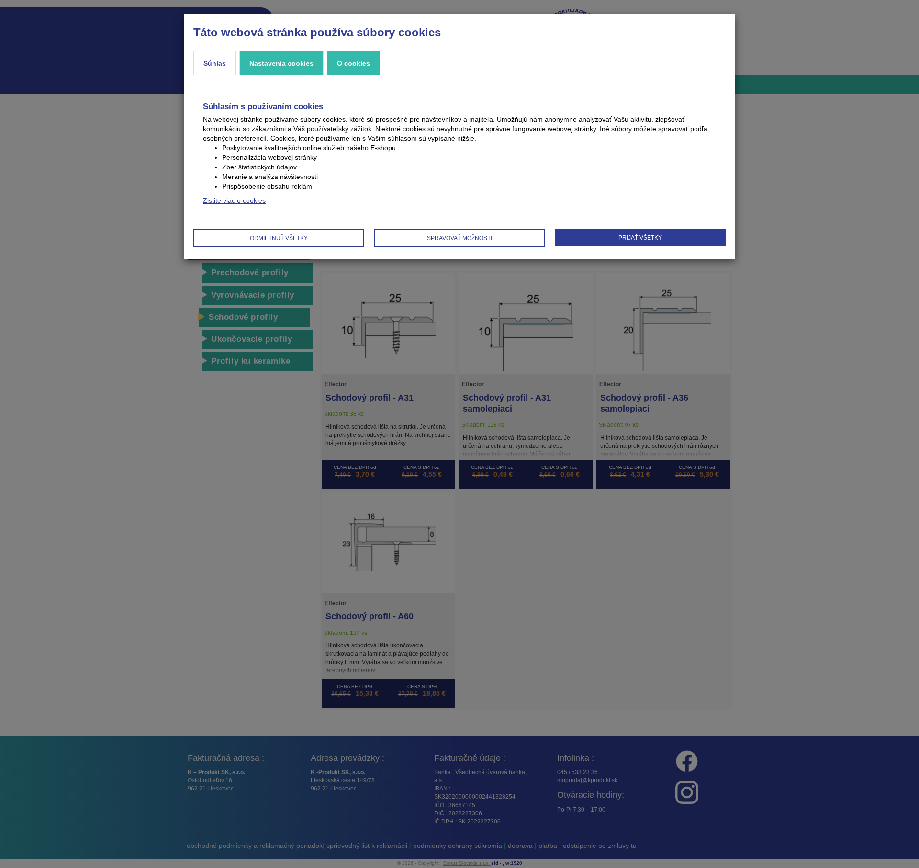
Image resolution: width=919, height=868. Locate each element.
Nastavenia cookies (281, 63)
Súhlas (214, 63)
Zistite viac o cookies (234, 200)
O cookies (353, 63)
